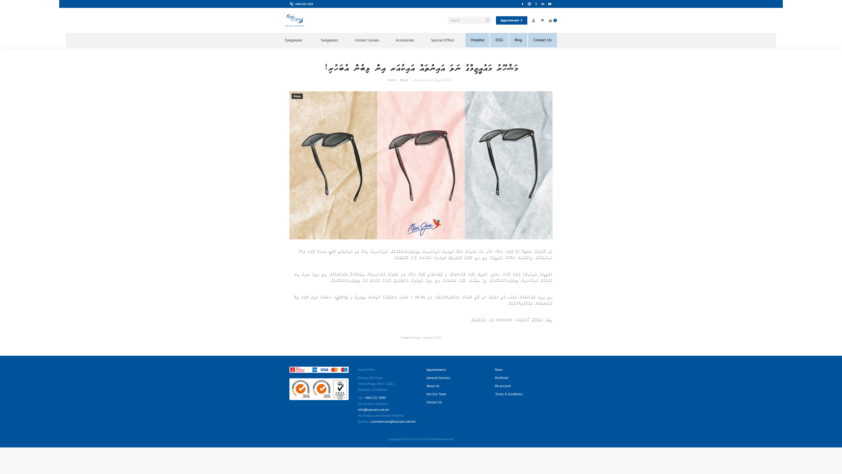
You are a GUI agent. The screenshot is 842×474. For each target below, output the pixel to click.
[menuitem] (297, 40)
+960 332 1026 (304, 4)
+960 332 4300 (374, 398)
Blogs (297, 96)
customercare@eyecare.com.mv (393, 421)
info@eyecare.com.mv (373, 410)
